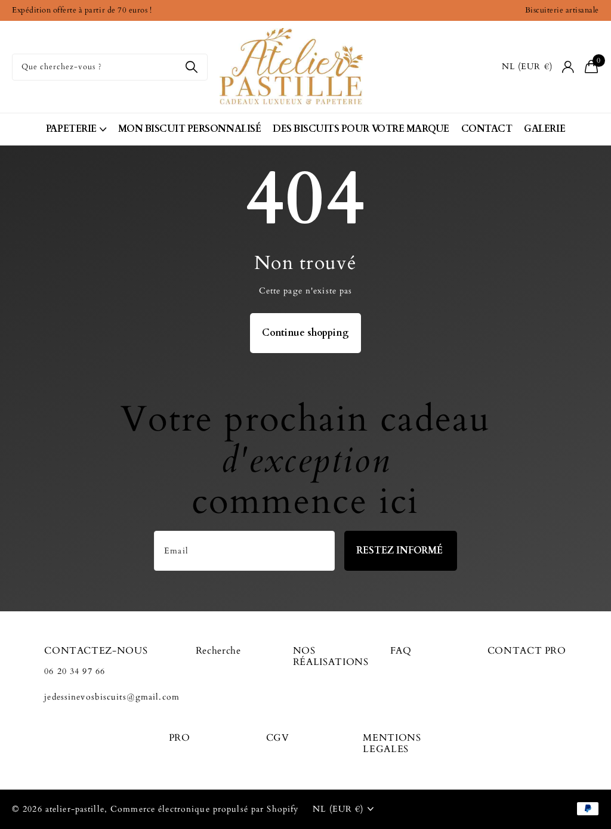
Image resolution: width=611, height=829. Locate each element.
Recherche (218, 650)
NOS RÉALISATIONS (331, 656)
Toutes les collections (76, 129)
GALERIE (544, 128)
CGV (277, 737)
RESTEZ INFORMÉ (400, 550)
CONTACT (487, 128)
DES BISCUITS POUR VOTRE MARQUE (361, 128)
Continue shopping (305, 332)
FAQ (401, 650)
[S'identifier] (568, 67)
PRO (179, 737)
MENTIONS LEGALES (392, 743)
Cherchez (191, 67)
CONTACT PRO (526, 650)
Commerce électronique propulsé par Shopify (204, 809)
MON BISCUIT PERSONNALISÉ (189, 128)
